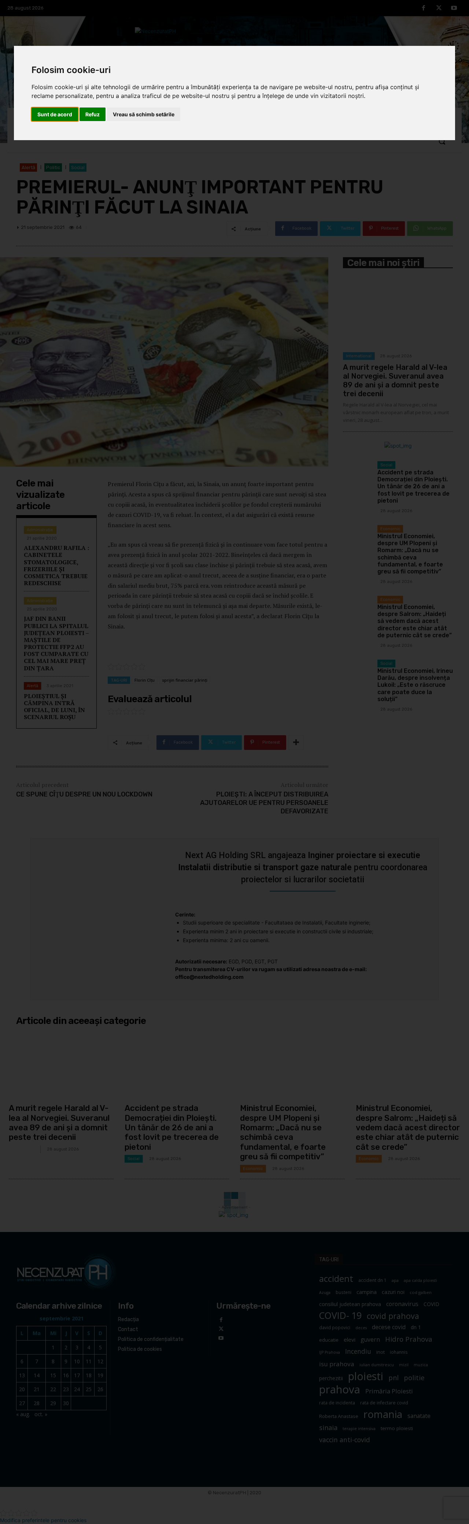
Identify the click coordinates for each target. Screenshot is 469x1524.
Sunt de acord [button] (54, 114)
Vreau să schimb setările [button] (143, 114)
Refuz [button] (92, 114)
